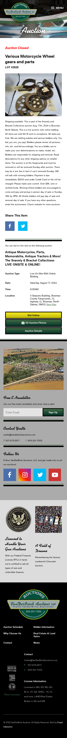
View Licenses (12, 694)
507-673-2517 (13, 440)
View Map (51, 304)
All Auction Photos (33, 323)
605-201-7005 (35, 440)
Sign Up (53, 412)
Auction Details (33, 330)
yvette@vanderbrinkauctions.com (19, 434)
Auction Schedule (13, 626)
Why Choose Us (12, 633)
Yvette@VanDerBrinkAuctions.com (40, 660)
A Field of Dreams (43, 548)
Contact (7, 642)
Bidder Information (44, 626)
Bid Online (34, 315)
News (37, 642)
